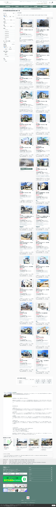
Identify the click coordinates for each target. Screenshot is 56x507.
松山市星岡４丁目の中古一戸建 (41, 101)
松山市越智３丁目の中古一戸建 (41, 124)
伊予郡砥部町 (38, 146)
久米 (24, 463)
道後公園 (17, 463)
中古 (13, 16)
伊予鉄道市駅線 (38, 462)
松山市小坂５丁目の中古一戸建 (25, 124)
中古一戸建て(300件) (22, 455)
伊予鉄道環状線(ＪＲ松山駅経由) (26, 462)
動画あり (6, 54)
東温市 (19, 459)
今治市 (29, 459)
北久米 (20, 463)
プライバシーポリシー (28, 500)
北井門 (22, 241)
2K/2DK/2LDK (7, 33)
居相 (22, 54)
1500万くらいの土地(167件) (35, 455)
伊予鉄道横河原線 (22, 34)
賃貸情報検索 (45, 6)
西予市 (31, 459)
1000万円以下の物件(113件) (43, 455)
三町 (38, 77)
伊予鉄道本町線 (43, 462)
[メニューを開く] (51, 6)
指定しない (6, 16)
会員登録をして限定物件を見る (26, 168)
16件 (43, 382)
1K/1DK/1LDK (7, 31)
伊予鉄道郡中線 (19, 462)
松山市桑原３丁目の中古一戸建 (25, 192)
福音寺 (26, 34)
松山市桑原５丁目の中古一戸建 (41, 169)
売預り (6, 61)
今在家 (39, 54)
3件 (37, 382)
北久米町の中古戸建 (23, 313)
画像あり (6, 52)
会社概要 (35, 6)
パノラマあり (7, 56)
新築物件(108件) (6, 456)
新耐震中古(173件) (28, 455)
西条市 (34, 459)
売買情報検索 (7, 6)
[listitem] (9, 445)
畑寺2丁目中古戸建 (23, 101)
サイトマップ (33, 500)
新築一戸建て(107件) (12, 456)
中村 (38, 336)
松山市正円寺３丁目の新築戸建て (42, 313)
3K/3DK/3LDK (7, 35)
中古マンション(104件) (18, 456)
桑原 (38, 168)
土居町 (22, 336)
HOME (30, 467)
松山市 (21, 54)
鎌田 (26, 463)
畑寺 (22, 100)
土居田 (12, 463)
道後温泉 (14, 463)
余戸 (9, 463)
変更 (13, 13)
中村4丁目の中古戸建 (39, 337)
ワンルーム (6, 29)
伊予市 (12, 459)
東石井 (22, 77)
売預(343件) (11, 455)
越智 (38, 123)
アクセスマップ (31, 478)
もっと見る (24, 41)
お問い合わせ (26, 6)
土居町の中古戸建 (23, 337)
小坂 (22, 123)
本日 (10, 47)
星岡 (38, 100)
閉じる (54, 505)
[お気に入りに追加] (32, 28)
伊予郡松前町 (16, 459)
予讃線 (10, 462)
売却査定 (17, 6)
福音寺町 (23, 265)
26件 (49, 382)
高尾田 (40, 146)
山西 (32, 463)
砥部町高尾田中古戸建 (40, 147)
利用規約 (22, 500)
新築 (10, 16)
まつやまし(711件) (6, 455)
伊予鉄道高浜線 (33, 462)
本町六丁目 (29, 463)
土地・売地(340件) (15, 455)
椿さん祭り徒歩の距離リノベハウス (26, 78)
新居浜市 (26, 459)
